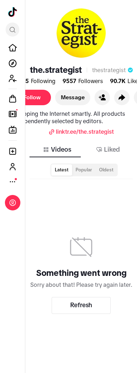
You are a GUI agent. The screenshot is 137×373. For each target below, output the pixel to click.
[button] (102, 97)
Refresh (81, 305)
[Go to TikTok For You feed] (12, 12)
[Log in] (13, 203)
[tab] (57, 149)
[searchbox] (12, 30)
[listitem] (13, 48)
